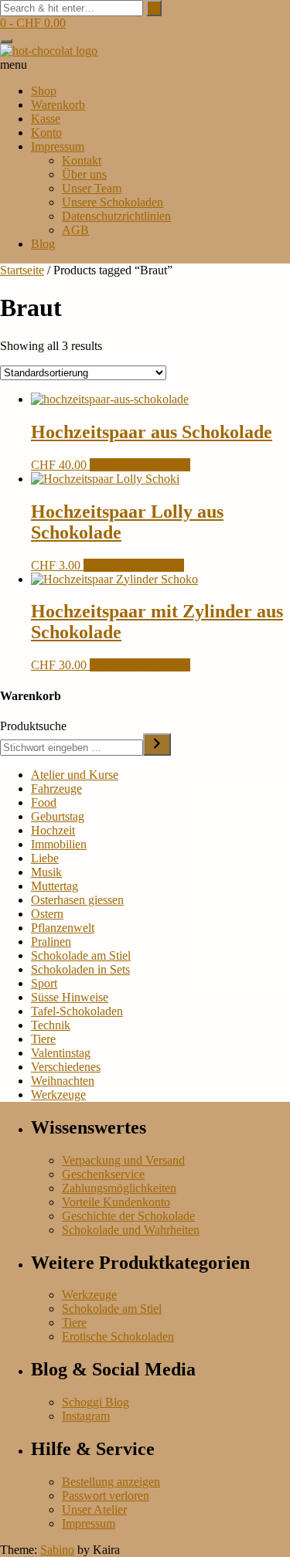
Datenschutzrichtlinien (116, 216)
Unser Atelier (94, 1509)
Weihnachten (62, 1080)
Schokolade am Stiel (81, 955)
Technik (50, 1025)
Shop (43, 90)
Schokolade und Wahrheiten (131, 1229)
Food (43, 802)
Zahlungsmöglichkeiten (119, 1188)
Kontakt (81, 160)
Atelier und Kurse (74, 774)
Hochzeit (53, 830)
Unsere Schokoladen (112, 202)
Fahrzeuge (56, 788)
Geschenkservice (103, 1174)
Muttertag (54, 885)
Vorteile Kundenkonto (116, 1202)
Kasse (45, 118)
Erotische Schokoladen (118, 1336)
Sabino (57, 1549)
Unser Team (91, 188)
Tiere (43, 1038)
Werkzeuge (58, 1094)
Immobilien (59, 844)
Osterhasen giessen (77, 899)
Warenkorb (58, 104)
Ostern (47, 913)
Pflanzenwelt (62, 927)
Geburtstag (57, 816)
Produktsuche (33, 726)
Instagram (86, 1416)
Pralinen (51, 941)
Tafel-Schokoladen (77, 1011)
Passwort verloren (105, 1495)
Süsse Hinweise (69, 997)
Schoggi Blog (95, 1402)
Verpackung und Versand (123, 1160)
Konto (46, 132)
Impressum (57, 146)
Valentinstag (60, 1052)
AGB (75, 229)
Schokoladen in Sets (80, 969)
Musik (46, 872)
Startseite (22, 270)
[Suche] (157, 744)
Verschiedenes (66, 1066)
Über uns (84, 174)
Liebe (45, 858)
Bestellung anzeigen (111, 1481)
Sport (44, 983)
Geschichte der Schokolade (128, 1215)
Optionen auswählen (140, 464)
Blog (43, 243)
